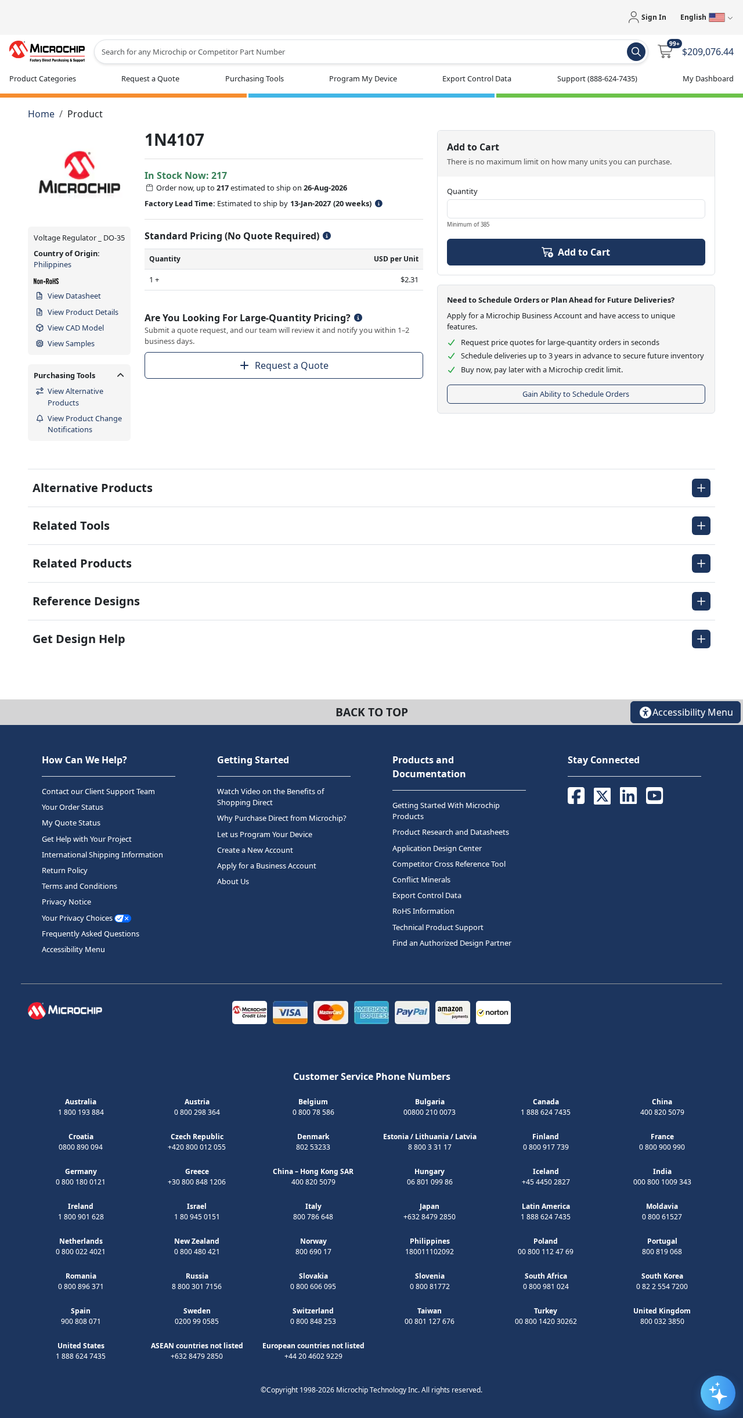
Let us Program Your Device (264, 834)
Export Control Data (426, 895)
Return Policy (65, 870)
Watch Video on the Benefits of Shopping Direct (270, 796)
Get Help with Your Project (87, 839)
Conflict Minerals (421, 879)
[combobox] (371, 52)
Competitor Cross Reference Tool (449, 864)
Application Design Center (437, 848)
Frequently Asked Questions (90, 933)
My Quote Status (71, 823)
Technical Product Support (438, 927)
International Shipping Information (102, 854)
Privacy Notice (66, 901)
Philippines (52, 264)
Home (41, 113)
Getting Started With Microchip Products (446, 810)
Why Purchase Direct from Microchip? (282, 818)
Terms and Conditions (79, 886)
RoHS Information (423, 911)
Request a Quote (292, 365)
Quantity (462, 191)
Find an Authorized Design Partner (451, 943)
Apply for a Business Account (266, 865)
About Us (233, 881)
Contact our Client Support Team (98, 791)
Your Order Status (72, 807)
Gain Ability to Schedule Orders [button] (575, 394)
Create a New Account (255, 850)
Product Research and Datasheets (450, 832)
